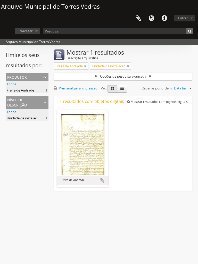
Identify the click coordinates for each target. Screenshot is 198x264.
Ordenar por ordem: (157, 88)
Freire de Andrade (20, 90)
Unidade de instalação (23, 118)
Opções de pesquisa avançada (123, 76)
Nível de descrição (17, 102)
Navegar (26, 31)
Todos (11, 84)
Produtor (17, 76)
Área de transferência (138, 18)
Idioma (151, 18)
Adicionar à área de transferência (102, 180)
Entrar (183, 18)
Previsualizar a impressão (77, 88)
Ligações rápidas (164, 18)
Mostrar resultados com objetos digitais (159, 102)
